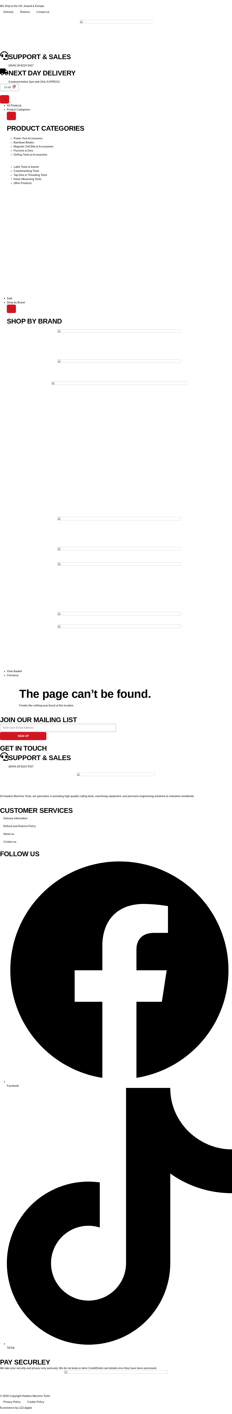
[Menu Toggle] (4, 99)
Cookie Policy (35, 1401)
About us (8, 834)
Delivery (8, 12)
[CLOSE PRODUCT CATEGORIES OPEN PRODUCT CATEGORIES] (11, 116)
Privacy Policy (12, 1401)
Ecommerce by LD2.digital (16, 1407)
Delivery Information (15, 818)
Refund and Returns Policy (19, 826)
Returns (25, 12)
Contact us (43, 12)
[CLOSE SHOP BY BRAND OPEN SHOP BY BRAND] (11, 309)
